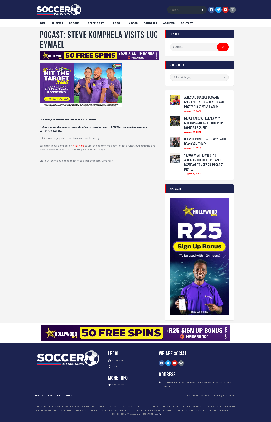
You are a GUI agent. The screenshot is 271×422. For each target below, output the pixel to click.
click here (78, 145)
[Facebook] (211, 10)
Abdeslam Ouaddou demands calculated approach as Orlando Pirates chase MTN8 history (204, 102)
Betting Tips (96, 23)
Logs (116, 23)
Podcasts (150, 23)
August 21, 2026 (192, 148)
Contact (187, 23)
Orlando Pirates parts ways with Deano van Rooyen (205, 141)
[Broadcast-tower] (232, 10)
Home (41, 23)
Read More (158, 414)
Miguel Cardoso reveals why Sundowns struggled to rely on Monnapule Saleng (203, 123)
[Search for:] (199, 46)
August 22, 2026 (192, 111)
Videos (133, 23)
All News (57, 23)
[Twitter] (218, 10)
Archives (169, 23)
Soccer (74, 23)
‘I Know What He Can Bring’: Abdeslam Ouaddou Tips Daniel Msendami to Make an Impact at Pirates (203, 162)
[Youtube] (225, 10)
